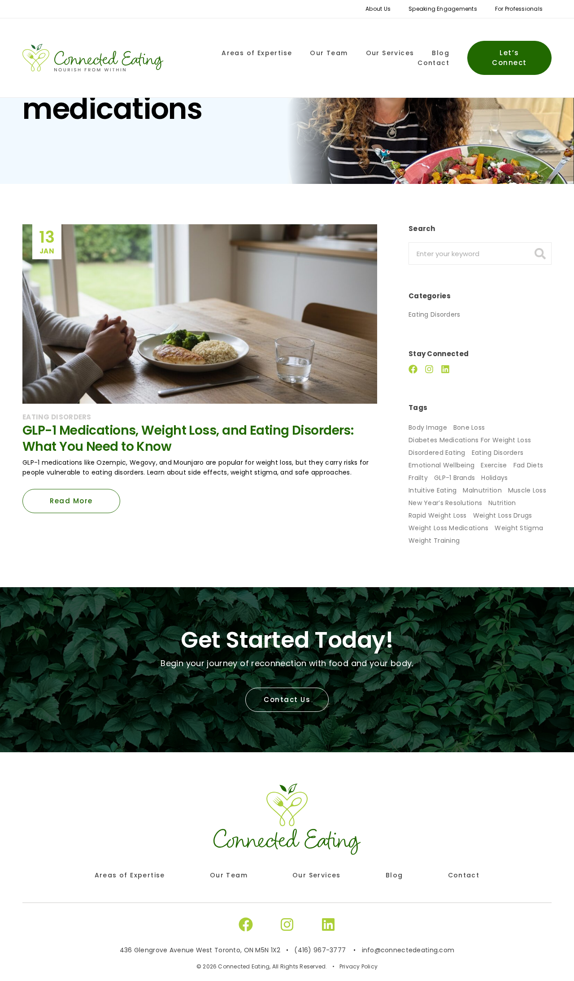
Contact (433, 62)
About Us (378, 9)
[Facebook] (413, 369)
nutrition (502, 502)
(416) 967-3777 (320, 950)
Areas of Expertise (257, 52)
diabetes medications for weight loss (470, 440)
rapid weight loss (438, 515)
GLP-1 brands (454, 477)
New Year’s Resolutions (445, 502)
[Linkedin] (445, 369)
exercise (494, 465)
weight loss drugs (502, 515)
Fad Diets (528, 465)
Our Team (329, 52)
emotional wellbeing (441, 465)
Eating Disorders (434, 314)
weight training (434, 540)
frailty (418, 477)
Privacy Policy (358, 966)
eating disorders (497, 452)
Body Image (428, 427)
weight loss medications (448, 527)
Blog (440, 52)
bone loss (469, 427)
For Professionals (519, 9)
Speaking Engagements (443, 9)
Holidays (494, 477)
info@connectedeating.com (408, 950)
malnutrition (482, 490)
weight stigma (519, 527)
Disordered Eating (437, 452)
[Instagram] (429, 369)
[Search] (540, 253)
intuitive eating (433, 490)
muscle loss (527, 490)
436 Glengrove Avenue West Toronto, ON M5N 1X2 (200, 950)
